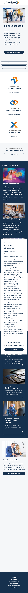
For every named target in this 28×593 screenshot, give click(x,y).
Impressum (14, 577)
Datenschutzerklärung (10, 251)
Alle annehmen (14, 349)
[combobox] (14, 63)
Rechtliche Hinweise (14, 583)
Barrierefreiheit (14, 587)
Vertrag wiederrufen (14, 589)
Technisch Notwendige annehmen (14, 345)
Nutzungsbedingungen (14, 581)
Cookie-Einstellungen (14, 342)
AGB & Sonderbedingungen (14, 585)
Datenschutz (14, 579)
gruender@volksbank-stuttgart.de (16, 469)
